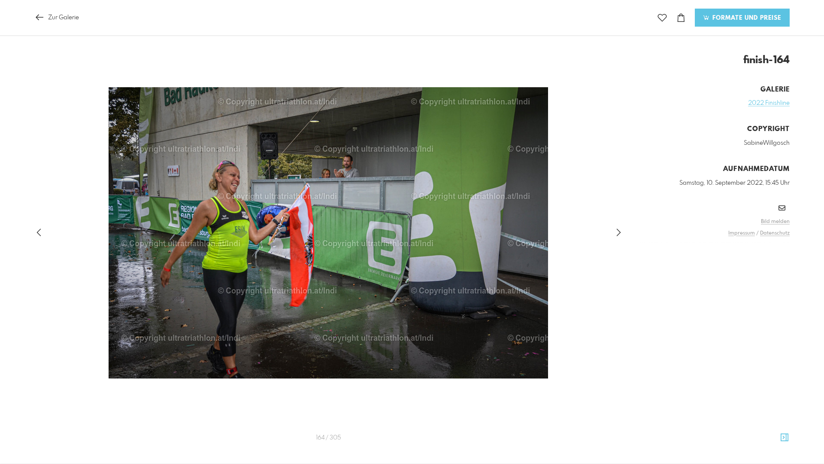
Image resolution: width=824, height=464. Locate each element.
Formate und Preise (745, 18)
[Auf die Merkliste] (662, 18)
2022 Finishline (769, 103)
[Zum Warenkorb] (681, 18)
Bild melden (775, 221)
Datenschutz (775, 233)
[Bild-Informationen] (784, 437)
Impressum (741, 233)
